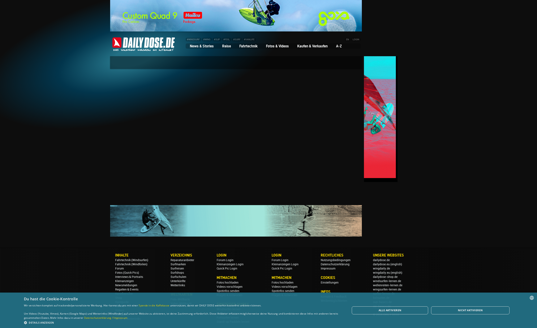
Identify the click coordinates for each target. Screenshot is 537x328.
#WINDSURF (193, 39)
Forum (119, 268)
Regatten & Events (126, 289)
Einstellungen (330, 282)
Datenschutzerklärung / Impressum (106, 318)
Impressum (328, 268)
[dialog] (268, 310)
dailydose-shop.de (385, 277)
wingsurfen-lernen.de (387, 289)
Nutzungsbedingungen (336, 260)
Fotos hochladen (228, 282)
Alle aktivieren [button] (390, 310)
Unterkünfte (178, 281)
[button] (182, 322)
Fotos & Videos (277, 46)
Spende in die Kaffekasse (154, 305)
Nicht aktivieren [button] (470, 310)
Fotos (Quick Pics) (127, 272)
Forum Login (225, 260)
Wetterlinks (178, 285)
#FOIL (226, 39)
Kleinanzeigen (124, 281)
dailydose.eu (381, 264)
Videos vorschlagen (229, 286)
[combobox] (532, 298)
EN (347, 39)
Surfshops (177, 272)
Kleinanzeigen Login (230, 264)
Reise (226, 46)
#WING (206, 39)
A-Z (339, 46)
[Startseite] (143, 49)
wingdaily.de (381, 268)
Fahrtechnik (248, 46)
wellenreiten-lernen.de (387, 285)
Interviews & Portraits (129, 277)
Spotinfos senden (228, 291)
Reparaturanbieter (182, 260)
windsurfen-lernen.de (387, 281)
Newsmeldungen (126, 285)
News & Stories (202, 46)
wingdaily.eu (381, 272)
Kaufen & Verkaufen (312, 46)
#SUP (217, 39)
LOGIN (356, 39)
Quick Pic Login (227, 268)
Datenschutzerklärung (335, 264)
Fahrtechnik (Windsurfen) (131, 260)
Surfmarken (178, 264)
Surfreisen (177, 268)
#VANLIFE (249, 39)
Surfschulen (178, 277)
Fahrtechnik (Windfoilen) (131, 264)
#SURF (236, 39)
